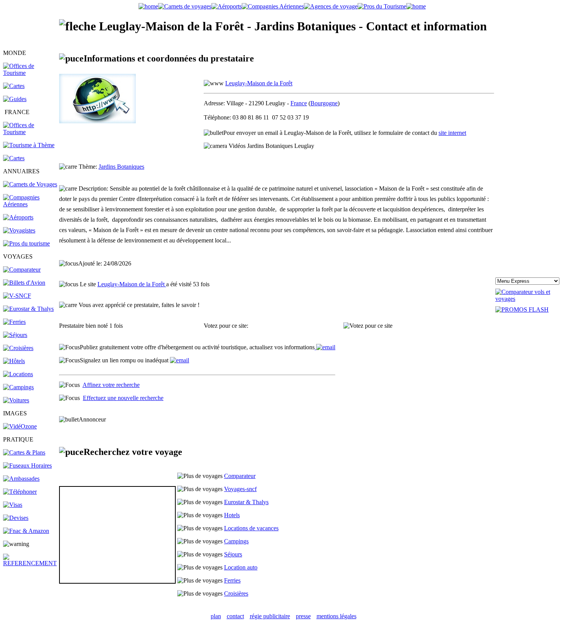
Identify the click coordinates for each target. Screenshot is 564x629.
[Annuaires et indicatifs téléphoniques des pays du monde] (20, 491)
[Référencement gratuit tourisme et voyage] (30, 563)
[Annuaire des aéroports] (18, 217)
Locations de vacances (251, 528)
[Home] (148, 6)
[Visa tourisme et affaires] (12, 504)
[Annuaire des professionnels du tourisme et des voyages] (26, 243)
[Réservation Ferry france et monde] (14, 322)
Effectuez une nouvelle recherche (123, 398)
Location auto (240, 567)
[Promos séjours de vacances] (15, 335)
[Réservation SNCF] (17, 295)
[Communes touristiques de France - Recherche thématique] (28, 145)
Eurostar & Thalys (246, 502)
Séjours (233, 554)
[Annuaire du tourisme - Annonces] (382, 6)
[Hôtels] (14, 361)
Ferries (232, 580)
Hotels (232, 515)
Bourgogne (324, 103)
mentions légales (336, 616)
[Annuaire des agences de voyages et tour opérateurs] (19, 230)
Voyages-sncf (240, 489)
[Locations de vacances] (18, 374)
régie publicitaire (270, 616)
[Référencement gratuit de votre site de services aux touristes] (325, 347)
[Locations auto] (16, 400)
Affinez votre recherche (111, 385)
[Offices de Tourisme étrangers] (30, 73)
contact (235, 616)
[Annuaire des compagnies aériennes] (30, 204)
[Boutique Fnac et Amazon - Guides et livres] (26, 531)
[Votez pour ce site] (367, 325)
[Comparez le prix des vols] (528, 298)
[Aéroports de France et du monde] (226, 6)
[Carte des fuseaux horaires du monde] (27, 465)
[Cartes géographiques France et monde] (24, 452)
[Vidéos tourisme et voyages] (20, 426)
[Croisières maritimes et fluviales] (18, 348)
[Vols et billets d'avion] (24, 282)
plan (216, 616)
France (298, 103)
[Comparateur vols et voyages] (22, 269)
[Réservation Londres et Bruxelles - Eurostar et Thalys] (28, 308)
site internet (452, 132)
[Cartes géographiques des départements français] (14, 158)
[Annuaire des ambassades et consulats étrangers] (21, 478)
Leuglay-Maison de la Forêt (258, 83)
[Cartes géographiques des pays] (14, 86)
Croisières (236, 593)
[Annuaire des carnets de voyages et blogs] (30, 184)
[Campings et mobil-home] (18, 387)
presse (303, 616)
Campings (236, 541)
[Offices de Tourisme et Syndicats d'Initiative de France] (30, 132)
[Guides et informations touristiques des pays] (14, 99)
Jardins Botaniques (121, 166)
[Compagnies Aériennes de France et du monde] (273, 6)
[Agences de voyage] (331, 6)
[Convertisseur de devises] (15, 517)
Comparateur (240, 476)
